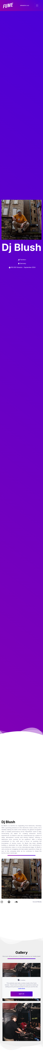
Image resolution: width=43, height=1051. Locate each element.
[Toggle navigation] (37, 6)
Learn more (21, 988)
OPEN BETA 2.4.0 (24, 5)
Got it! (21, 994)
